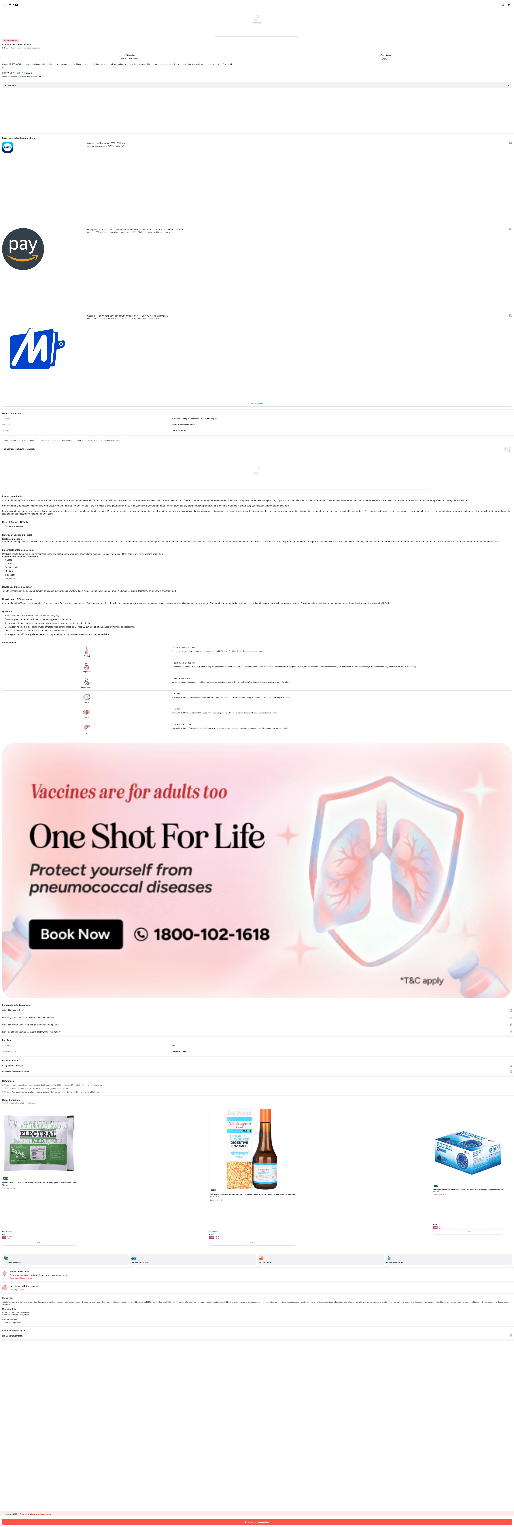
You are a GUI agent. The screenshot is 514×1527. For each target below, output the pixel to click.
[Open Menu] (4, 5)
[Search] (502, 5)
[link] (14, 4)
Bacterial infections (14, 526)
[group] (257, 18)
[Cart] (508, 5)
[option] (11, 440)
